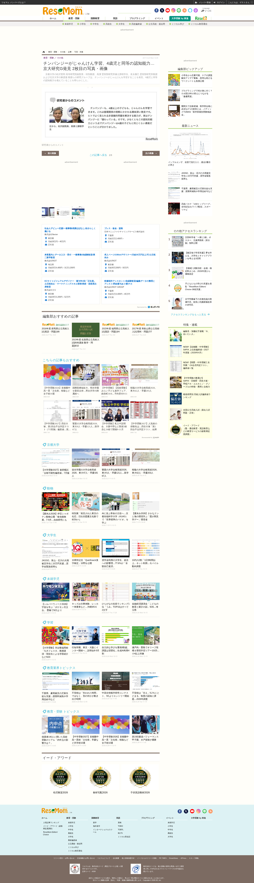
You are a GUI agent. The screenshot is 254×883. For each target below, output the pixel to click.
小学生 (83, 24)
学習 (50, 622)
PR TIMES (163, 858)
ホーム (53, 18)
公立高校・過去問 (156, 24)
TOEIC (120, 826)
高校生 (109, 24)
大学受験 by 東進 (180, 18)
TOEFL (120, 830)
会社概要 (116, 858)
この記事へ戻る (101, 154)
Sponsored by (142, 307)
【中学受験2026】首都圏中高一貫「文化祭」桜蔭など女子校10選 (57, 391)
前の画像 (52, 153)
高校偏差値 (136, 24)
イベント (159, 18)
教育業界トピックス (61, 668)
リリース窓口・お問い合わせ (64, 858)
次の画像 (149, 153)
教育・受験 (74, 18)
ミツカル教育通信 (199, 24)
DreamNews (173, 858)
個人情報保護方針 (128, 858)
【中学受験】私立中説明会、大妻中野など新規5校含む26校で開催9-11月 (114, 426)
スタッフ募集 (194, 858)
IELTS (120, 833)
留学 (95, 823)
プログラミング (137, 18)
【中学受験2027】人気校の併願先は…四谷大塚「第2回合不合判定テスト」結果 (143, 426)
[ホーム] (44, 52)
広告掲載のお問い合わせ (86, 858)
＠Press (183, 858)
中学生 (96, 24)
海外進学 (96, 826)
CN (209, 10)
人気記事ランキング (51, 823)
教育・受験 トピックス (63, 711)
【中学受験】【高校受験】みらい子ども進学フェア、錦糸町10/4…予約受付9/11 (114, 391)
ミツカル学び (178, 24)
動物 (50, 488)
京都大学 (53, 444)
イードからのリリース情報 (147, 858)
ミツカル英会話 (124, 837)
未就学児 (69, 24)
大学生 (121, 24)
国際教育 (95, 18)
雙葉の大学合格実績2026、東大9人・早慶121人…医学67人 (85, 426)
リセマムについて (103, 858)
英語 (115, 18)
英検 (119, 823)
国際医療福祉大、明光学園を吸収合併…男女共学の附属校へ (85, 391)
